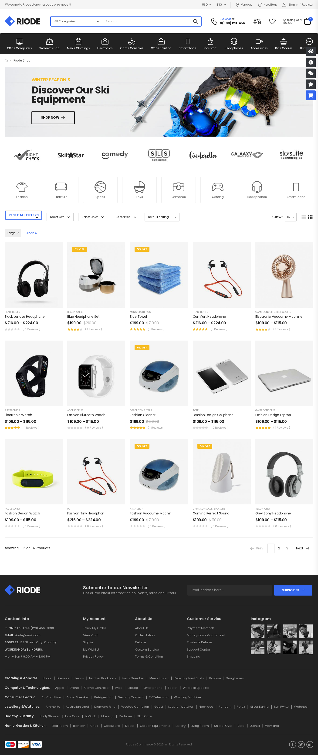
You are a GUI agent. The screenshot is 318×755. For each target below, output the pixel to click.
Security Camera (131, 697)
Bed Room (60, 726)
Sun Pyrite (281, 706)
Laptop (133, 688)
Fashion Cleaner (143, 415)
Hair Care (72, 716)
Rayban (215, 678)
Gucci (158, 706)
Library (181, 726)
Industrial (210, 48)
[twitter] (301, 744)
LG (68, 508)
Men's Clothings (140, 312)
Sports (100, 197)
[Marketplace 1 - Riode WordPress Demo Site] (22, 21)
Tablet (172, 688)
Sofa (240, 726)
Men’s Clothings (78, 48)
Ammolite (53, 706)
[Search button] (195, 21)
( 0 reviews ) (31, 329)
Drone (74, 688)
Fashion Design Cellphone (213, 415)
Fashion (22, 197)
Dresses (63, 678)
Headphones (234, 48)
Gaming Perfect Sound (211, 513)
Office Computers (19, 48)
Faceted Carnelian (135, 706)
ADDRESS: (12, 642)
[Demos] (311, 51)
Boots (47, 678)
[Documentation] (311, 62)
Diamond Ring (104, 706)
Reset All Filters (24, 215)
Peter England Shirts (189, 678)
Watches (301, 706)
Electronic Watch (18, 415)
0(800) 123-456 (232, 23)
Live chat (225, 19)
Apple (59, 688)
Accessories (259, 48)
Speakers (219, 508)
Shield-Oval (223, 726)
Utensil (255, 726)
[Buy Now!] (311, 95)
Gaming (218, 197)
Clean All (32, 233)
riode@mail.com (27, 635)
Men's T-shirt (159, 678)
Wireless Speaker (196, 688)
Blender (79, 726)
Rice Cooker (283, 48)
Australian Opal (77, 706)
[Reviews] (311, 84)
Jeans (79, 678)
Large (11, 233)
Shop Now (50, 117)
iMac (118, 688)
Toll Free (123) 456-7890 (35, 628)
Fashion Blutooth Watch (86, 415)
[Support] (311, 73)
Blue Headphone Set (83, 316)
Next (299, 548)
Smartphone (152, 688)
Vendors (246, 5)
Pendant (225, 706)
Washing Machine (187, 697)
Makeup (107, 716)
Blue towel (138, 316)
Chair (94, 726)
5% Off (79, 249)
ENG (219, 5)
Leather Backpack (102, 678)
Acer (196, 410)
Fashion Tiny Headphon (85, 513)
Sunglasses (235, 678)
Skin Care (144, 716)
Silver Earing (259, 706)
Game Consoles (131, 48)
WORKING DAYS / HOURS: (24, 650)
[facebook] (292, 744)
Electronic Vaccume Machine (278, 316)
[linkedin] (309, 744)
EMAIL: (9, 635)
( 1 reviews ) (93, 329)
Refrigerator (103, 697)
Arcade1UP (136, 508)
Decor (130, 726)
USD (205, 5)
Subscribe (291, 590)
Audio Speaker (77, 697)
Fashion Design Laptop (273, 415)
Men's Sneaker (133, 678)
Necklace (206, 706)
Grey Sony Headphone (273, 513)
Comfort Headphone (209, 316)
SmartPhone (187, 48)
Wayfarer (272, 726)
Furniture (61, 197)
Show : (277, 217)
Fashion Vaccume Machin (150, 513)
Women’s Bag (49, 48)
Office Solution (161, 48)
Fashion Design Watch (22, 513)
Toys (139, 197)
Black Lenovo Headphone (25, 316)
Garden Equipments (155, 726)
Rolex (241, 706)
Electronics (105, 48)
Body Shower (50, 716)
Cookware (112, 726)
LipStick (90, 716)
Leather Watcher (180, 706)
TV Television (159, 697)
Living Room (200, 726)
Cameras (179, 197)
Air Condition (51, 697)
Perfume (125, 716)
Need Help (270, 5)
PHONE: (10, 628)
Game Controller (97, 688)
